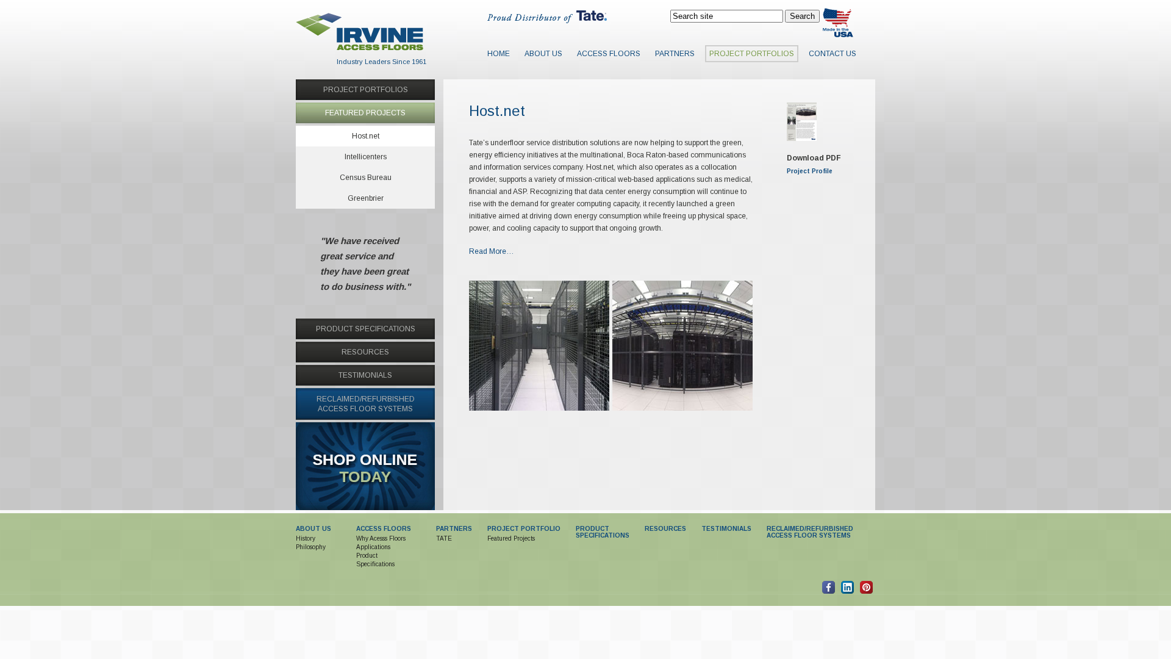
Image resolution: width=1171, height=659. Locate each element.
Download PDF (814, 158)
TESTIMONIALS (365, 375)
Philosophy (311, 547)
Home (498, 53)
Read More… (491, 251)
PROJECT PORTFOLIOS (365, 89)
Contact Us (832, 53)
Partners (675, 53)
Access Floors (608, 53)
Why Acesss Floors (381, 538)
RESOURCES (365, 352)
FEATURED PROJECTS (365, 113)
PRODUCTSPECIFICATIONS (602, 532)
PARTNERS (454, 528)
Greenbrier (366, 198)
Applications (373, 547)
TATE (444, 538)
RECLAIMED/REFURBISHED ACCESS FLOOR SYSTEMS (810, 532)
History (305, 538)
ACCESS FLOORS (383, 528)
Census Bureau (366, 177)
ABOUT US (313, 528)
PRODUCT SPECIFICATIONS (365, 329)
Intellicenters (366, 157)
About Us (543, 53)
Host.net (365, 136)
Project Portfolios (751, 53)
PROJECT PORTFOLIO (523, 528)
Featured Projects (511, 538)
